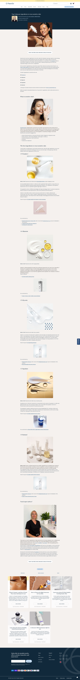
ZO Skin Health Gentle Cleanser (33, 474)
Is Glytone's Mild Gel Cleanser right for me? (40, 628)
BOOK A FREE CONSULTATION (69, 6)
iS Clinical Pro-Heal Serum (27, 224)
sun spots (45, 542)
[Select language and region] (60, 662)
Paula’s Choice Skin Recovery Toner (29, 496)
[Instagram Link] (60, 656)
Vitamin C (24, 74)
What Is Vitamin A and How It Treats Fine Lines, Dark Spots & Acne (18, 593)
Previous (23, 573)
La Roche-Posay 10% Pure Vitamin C (29, 223)
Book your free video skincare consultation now (40, 52)
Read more (18, 603)
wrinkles (40, 542)
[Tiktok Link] (66, 659)
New (21, 6)
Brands (34, 6)
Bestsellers (30, 6)
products (53, 60)
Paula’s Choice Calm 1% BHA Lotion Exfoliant (31, 295)
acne (36, 542)
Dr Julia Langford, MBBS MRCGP (33, 16)
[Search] (54, 3)
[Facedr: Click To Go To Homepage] (10, 3)
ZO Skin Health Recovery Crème (33, 413)
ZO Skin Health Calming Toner (28, 276)
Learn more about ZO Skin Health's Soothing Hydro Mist (61, 593)
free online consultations (35, 545)
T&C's (57, 678)
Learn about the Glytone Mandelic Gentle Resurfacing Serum (18, 628)
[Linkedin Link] (60, 659)
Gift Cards (39, 6)
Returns (50, 655)
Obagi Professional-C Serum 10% (28, 220)
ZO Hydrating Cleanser (31, 342)
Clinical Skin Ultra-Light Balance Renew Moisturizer (38, 429)
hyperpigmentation (41, 181)
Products (40, 659)
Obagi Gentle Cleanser (26, 361)
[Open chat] (77, 677)
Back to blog (41, 573)
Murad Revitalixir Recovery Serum (29, 364)
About (43, 6)
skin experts (27, 549)
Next (58, 573)
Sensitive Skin (40, 569)
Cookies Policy (69, 678)
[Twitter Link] (63, 659)
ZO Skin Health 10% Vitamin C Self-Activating (36, 199)
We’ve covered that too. (51, 87)
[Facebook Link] (63, 656)
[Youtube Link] (66, 656)
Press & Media (52, 659)
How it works (40, 657)
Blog (47, 6)
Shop (25, 6)
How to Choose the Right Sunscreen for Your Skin (40, 593)
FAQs (50, 657)
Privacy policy (62, 678)
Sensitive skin (23, 127)
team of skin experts (24, 67)
